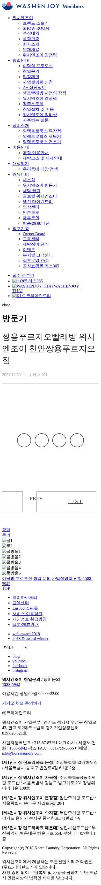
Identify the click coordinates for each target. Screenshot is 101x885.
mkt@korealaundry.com (21, 753)
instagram (20, 670)
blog (16, 656)
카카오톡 (24, 440)
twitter (59, 440)
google (77, 440)
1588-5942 (11, 684)
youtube (19, 661)
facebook (42, 440)
